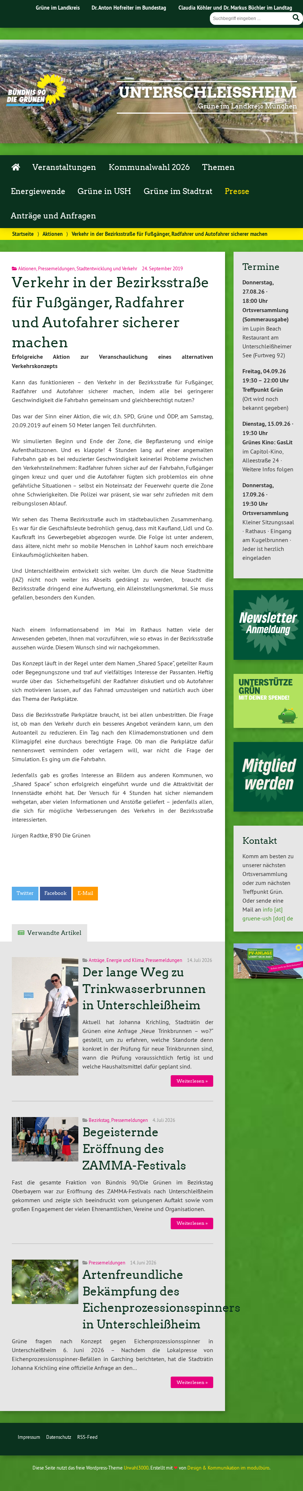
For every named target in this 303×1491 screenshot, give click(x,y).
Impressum (29, 1437)
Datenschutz (58, 1437)
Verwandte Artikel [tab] (54, 932)
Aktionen (52, 233)
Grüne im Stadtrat (178, 191)
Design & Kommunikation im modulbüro (228, 1468)
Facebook (55, 893)
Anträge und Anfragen (53, 216)
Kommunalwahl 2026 (149, 167)
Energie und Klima (125, 960)
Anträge (97, 960)
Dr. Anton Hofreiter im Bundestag (129, 7)
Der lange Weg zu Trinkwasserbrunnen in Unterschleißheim (144, 989)
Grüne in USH (104, 191)
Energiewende (38, 191)
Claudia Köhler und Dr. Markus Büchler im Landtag (235, 7)
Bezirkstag (99, 1120)
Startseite (23, 233)
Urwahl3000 (136, 1468)
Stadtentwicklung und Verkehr (106, 268)
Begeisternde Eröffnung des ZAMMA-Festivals (134, 1149)
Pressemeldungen (56, 268)
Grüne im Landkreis (58, 7)
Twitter (25, 893)
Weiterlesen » (192, 1081)
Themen (218, 167)
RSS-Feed (87, 1437)
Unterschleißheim (208, 92)
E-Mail (85, 893)
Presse (237, 191)
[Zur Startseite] (36, 104)
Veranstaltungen (64, 167)
